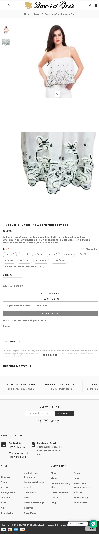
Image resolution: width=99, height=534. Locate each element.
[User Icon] (90, 5)
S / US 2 (24, 254)
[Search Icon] (9, 5)
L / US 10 (82, 254)
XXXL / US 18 (59, 260)
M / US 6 (53, 254)
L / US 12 (9, 260)
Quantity (8, 275)
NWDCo (75, 525)
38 (7, 320)
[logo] (49, 4)
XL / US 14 (24, 260)
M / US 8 (68, 254)
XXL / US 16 (41, 260)
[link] (9, 29)
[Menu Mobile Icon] (2, 5)
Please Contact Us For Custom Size (23, 266)
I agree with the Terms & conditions (26, 306)
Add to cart (50, 293)
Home (27, 14)
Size (6, 249)
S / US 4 (39, 254)
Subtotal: (8, 286)
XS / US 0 (9, 254)
